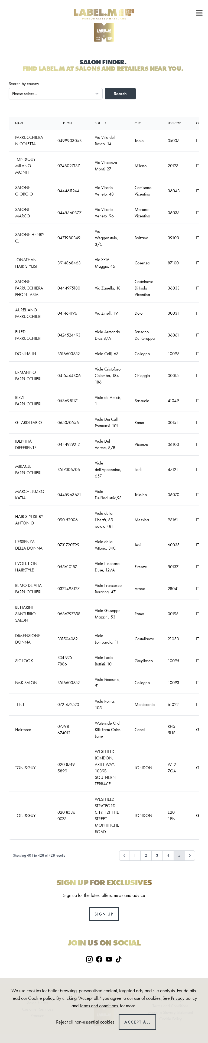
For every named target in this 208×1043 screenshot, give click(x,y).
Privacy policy (184, 998)
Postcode (175, 123)
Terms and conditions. (99, 1006)
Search (120, 93)
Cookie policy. (41, 998)
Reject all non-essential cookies (85, 1022)
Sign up (104, 914)
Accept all (137, 1022)
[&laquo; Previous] (124, 855)
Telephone (65, 123)
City (138, 123)
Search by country (24, 83)
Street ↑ (100, 123)
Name (19, 123)
